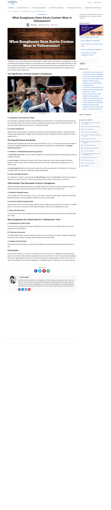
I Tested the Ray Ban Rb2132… (39, 7)
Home (9, 11)
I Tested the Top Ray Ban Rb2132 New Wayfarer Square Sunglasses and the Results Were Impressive (93, 74)
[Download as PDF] (48, 271)
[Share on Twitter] (40, 271)
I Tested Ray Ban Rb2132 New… (74, 7)
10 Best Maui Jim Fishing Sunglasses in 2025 (88, 54)
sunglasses (49, 143)
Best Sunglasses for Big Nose (90, 37)
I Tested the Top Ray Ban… (23, 7)
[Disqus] (42, 316)
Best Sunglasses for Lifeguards (90, 40)
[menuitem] (97, 2)
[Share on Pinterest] (44, 271)
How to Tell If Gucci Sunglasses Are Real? (92, 45)
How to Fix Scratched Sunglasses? (91, 49)
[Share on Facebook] (36, 271)
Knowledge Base (15, 11)
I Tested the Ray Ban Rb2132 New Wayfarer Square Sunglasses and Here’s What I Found (93, 90)
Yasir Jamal (24, 277)
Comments (55, 24)
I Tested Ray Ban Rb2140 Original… (93, 7)
